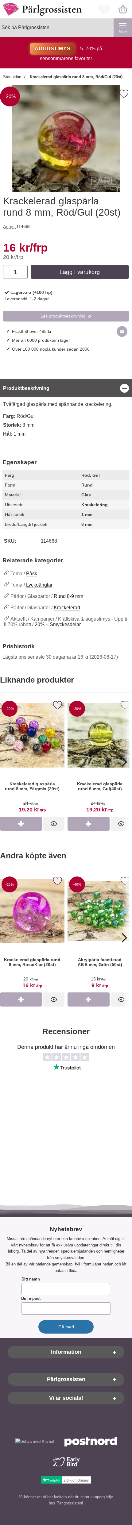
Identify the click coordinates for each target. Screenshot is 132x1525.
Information (66, 1352)
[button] (8, 762)
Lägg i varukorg (80, 272)
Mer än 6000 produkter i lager (41, 340)
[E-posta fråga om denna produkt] (122, 331)
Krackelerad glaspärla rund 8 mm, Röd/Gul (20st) (75, 77)
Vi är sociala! (66, 1398)
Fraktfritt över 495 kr (32, 331)
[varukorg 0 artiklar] (123, 9)
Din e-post (31, 1298)
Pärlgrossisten (66, 1379)
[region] (66, 388)
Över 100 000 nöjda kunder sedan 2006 (51, 349)
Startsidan (12, 77)
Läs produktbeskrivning (63, 316)
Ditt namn (30, 1279)
